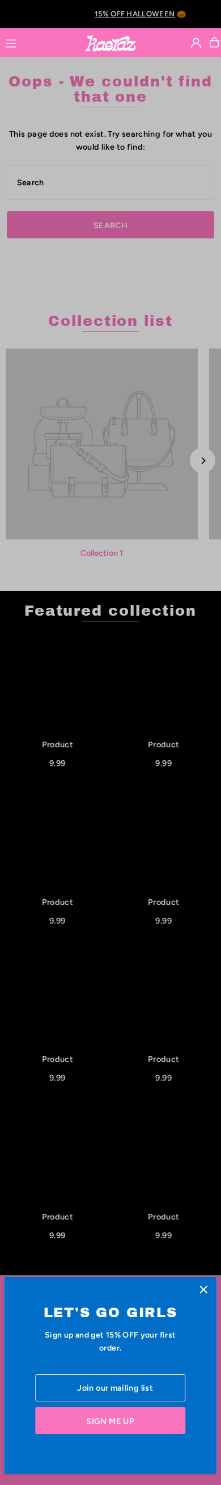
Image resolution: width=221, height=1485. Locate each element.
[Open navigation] (39, 41)
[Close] (204, 1290)
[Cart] (214, 42)
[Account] (196, 43)
